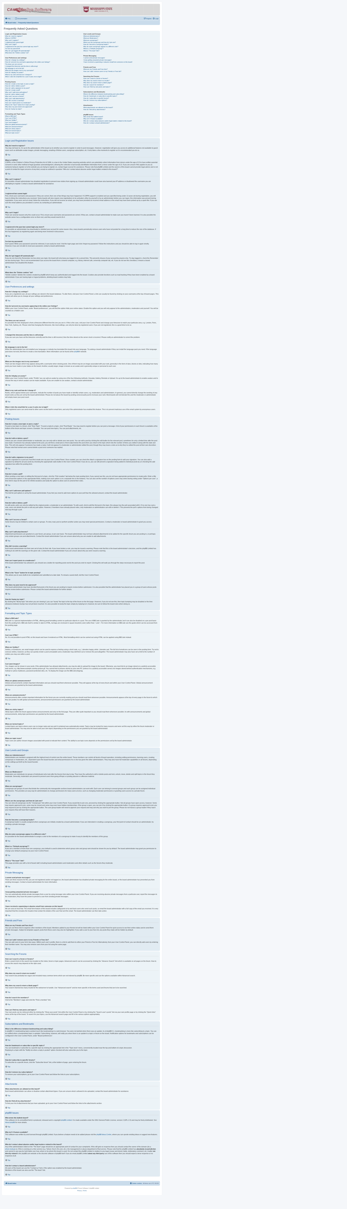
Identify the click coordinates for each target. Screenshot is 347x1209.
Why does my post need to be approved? (18, 107)
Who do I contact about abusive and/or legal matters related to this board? (107, 121)
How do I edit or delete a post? (15, 86)
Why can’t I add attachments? (15, 98)
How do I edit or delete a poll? (14, 94)
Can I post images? (11, 122)
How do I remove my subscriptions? (95, 100)
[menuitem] (8, 18)
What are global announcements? (16, 124)
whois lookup (10, 1149)
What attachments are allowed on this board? (98, 107)
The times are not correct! (13, 64)
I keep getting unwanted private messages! (97, 60)
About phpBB (10, 1122)
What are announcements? (14, 126)
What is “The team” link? (91, 51)
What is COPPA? (10, 38)
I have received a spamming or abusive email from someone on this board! (107, 62)
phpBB (76, 352)
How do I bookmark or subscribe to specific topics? (100, 96)
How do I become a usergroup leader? (96, 44)
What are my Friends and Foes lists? (95, 69)
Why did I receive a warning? (14, 100)
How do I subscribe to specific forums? (96, 98)
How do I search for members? (93, 85)
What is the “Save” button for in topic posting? (20, 105)
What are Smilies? (11, 120)
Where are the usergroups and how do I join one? (99, 42)
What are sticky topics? (13, 128)
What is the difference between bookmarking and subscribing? (103, 94)
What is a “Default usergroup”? (93, 48)
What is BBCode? (11, 116)
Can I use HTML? (11, 118)
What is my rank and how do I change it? (18, 74)
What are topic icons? (12, 133)
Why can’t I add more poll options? (16, 92)
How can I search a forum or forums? (95, 78)
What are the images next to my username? (19, 70)
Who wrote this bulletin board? (93, 116)
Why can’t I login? (11, 44)
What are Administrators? (91, 36)
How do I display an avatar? (14, 72)
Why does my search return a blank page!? (97, 82)
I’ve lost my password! (12, 48)
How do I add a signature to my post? (17, 88)
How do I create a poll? (12, 90)
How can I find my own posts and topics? (96, 87)
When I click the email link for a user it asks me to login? (23, 76)
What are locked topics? (13, 130)
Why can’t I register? (12, 40)
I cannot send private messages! (94, 58)
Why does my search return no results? (96, 80)
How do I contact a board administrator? (96, 123)
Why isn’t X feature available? (93, 119)
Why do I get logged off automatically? (17, 51)
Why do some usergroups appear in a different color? (100, 46)
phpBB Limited (66, 1120)
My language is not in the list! (14, 68)
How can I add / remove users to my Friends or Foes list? (102, 71)
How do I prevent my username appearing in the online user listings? (27, 62)
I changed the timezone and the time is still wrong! (21, 66)
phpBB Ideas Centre (104, 1134)
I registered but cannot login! (14, 42)
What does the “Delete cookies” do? (17, 53)
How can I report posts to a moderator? (18, 103)
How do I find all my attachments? (94, 109)
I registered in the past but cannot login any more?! (21, 46)
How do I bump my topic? (13, 109)
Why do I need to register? (14, 36)
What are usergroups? (90, 40)
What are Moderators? (90, 38)
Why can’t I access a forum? (14, 96)
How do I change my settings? (15, 60)
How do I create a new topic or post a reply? (19, 84)
